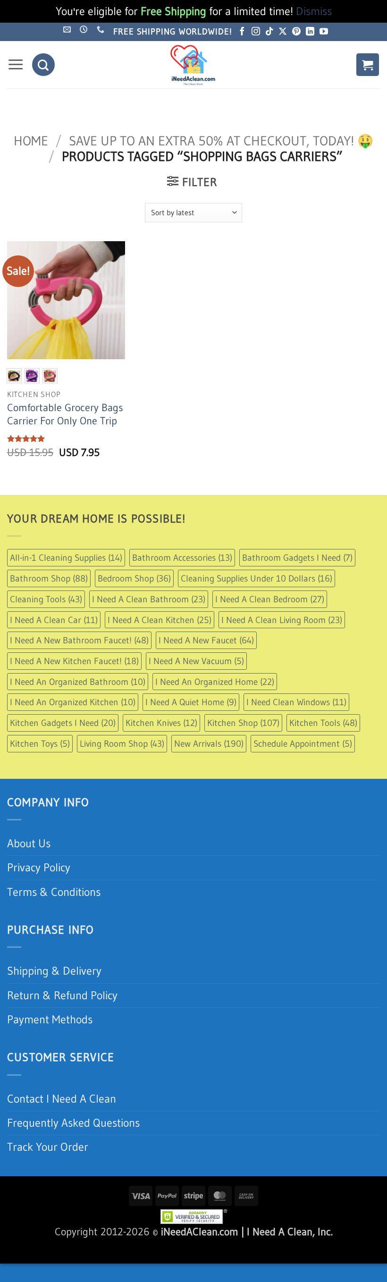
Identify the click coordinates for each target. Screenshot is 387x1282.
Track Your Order (47, 1147)
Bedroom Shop (134, 578)
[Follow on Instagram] (256, 32)
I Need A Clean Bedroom (269, 599)
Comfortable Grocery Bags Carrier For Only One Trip (65, 414)
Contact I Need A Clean (61, 1098)
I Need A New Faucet (206, 640)
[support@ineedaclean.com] (68, 29)
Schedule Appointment (302, 743)
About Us (28, 843)
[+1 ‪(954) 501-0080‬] (102, 29)
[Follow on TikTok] (269, 32)
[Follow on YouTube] (324, 32)
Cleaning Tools (46, 599)
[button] (15, 65)
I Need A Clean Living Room (281, 619)
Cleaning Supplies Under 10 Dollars (256, 578)
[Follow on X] (282, 32)
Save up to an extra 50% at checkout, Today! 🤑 (221, 141)
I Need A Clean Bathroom (148, 599)
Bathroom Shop (49, 578)
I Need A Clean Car (54, 619)
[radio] (14, 376)
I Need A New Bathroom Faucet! (79, 640)
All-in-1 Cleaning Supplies (66, 557)
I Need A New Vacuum (196, 660)
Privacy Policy (38, 867)
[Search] (43, 64)
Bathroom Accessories (182, 557)
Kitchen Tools (323, 722)
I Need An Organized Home (214, 681)
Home (31, 141)
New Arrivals (209, 743)
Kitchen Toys (40, 743)
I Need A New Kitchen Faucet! (74, 660)
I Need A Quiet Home (190, 702)
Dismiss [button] (314, 11)
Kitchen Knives (161, 722)
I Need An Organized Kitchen (72, 702)
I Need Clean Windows (296, 702)
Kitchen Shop (243, 722)
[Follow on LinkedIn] (310, 32)
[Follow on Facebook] (242, 32)
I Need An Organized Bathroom (77, 681)
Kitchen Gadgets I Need (63, 722)
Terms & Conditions (54, 892)
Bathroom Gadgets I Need (297, 557)
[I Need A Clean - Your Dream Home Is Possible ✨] (193, 64)
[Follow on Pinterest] (296, 32)
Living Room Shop (122, 743)
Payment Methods (50, 1019)
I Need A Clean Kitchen (159, 619)
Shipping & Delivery (54, 971)
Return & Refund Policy (62, 995)
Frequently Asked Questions (73, 1123)
